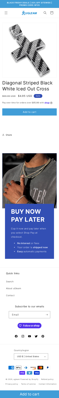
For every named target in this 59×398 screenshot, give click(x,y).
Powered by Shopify (29, 379)
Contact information (47, 384)
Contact (10, 295)
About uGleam (13, 288)
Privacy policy (11, 384)
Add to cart (29, 394)
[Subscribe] (46, 314)
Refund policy (47, 379)
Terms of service (28, 384)
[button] (6, 12)
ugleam (16, 379)
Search (10, 281)
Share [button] (9, 135)
